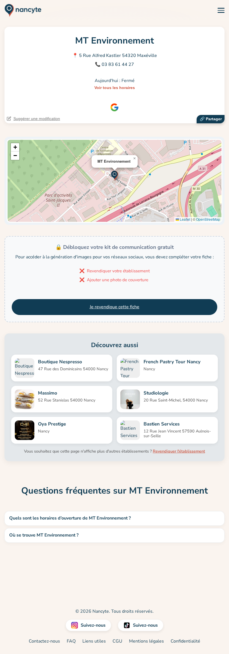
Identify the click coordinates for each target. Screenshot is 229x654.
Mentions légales (146, 641)
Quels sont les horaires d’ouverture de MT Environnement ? (70, 518)
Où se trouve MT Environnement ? (43, 535)
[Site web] (114, 107)
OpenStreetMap (208, 219)
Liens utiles (94, 641)
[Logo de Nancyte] (21, 10)
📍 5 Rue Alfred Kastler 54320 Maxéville (114, 55)
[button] (114, 175)
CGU (117, 641)
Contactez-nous (44, 641)
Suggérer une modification (36, 118)
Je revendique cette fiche (114, 307)
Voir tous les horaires (114, 87)
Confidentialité (185, 641)
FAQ (71, 641)
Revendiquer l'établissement (179, 451)
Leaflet (184, 219)
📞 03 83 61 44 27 (114, 64)
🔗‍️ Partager (211, 119)
